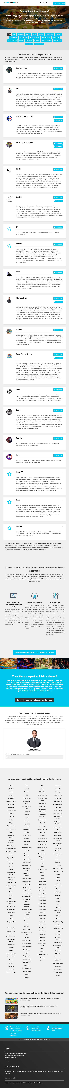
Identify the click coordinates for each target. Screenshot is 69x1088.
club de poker (49, 34)
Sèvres (58, 880)
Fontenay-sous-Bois (26, 807)
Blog (6, 1059)
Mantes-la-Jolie (26, 968)
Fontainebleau (27, 798)
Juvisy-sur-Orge (26, 865)
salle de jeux (57, 40)
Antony (11, 792)
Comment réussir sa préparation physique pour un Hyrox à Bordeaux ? (39, 1006)
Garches (26, 821)
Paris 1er (42, 912)
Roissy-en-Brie (58, 795)
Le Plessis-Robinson (27, 905)
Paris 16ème (42, 900)
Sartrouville (58, 865)
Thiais (58, 901)
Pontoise (42, 957)
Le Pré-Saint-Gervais (26, 913)
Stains (58, 889)
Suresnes (58, 895)
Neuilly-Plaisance (42, 838)
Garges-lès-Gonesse (27, 825)
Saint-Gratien (58, 832)
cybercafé (58, 34)
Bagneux (11, 813)
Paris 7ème (42, 934)
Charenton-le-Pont (11, 882)
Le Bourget (27, 884)
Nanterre (42, 832)
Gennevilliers (26, 829)
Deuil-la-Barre (11, 957)
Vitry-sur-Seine (58, 972)
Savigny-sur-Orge (58, 871)
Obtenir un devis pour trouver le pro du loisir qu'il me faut (34, 652)
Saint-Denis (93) (58, 813)
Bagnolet (11, 816)
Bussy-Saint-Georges (11, 862)
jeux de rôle (56, 37)
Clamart (11, 915)
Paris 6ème (42, 931)
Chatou (11, 892)
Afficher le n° (58, 120)
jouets (21, 40)
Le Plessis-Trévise (27, 909)
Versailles (58, 925)
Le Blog (43, 3)
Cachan (11, 866)
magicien (36, 40)
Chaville (11, 895)
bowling (28, 34)
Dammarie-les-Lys (11, 953)
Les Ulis (27, 937)
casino (41, 34)
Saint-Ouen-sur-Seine (58, 855)
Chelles (11, 898)
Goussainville (26, 841)
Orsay (42, 863)
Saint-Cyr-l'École (57, 810)
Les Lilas (26, 926)
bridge (35, 34)
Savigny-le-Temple (58, 868)
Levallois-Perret (26, 940)
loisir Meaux (7, 1073)
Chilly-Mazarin (11, 909)
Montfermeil (42, 803)
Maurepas (26, 977)
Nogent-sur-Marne (42, 847)
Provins (42, 961)
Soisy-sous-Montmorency (58, 885)
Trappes (58, 907)
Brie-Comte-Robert (11, 851)
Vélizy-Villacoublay (58, 922)
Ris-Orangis (58, 792)
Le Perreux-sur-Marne (27, 900)
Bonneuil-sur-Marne (11, 836)
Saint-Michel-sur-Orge (58, 844)
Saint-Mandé (57, 835)
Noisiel (42, 850)
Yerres (58, 975)
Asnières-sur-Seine (11, 801)
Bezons (11, 819)
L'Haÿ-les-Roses (26, 943)
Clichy (11, 918)
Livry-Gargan (26, 949)
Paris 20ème (42, 915)
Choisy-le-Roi (11, 912)
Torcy (57, 904)
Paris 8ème (42, 937)
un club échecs (39, 44)
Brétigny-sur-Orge (11, 848)
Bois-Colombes (11, 826)
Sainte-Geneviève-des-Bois (58, 817)
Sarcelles (57, 862)
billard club (21, 34)
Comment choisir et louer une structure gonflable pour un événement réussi (41, 998)
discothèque (13, 37)
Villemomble (58, 934)
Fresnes (27, 814)
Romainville (58, 798)
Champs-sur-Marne (11, 878)
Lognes (27, 953)
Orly (42, 860)
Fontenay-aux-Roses (27, 802)
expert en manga (34, 37)
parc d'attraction (46, 40)
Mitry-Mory (42, 792)
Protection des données (10, 1057)
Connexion (50, 3)
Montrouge (42, 826)
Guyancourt (27, 844)
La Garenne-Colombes (26, 874)
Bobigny (11, 823)
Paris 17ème (42, 903)
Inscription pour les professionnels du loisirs (34, 700)
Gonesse (26, 838)
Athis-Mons (11, 804)
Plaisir (42, 948)
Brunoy (11, 854)
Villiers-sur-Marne (58, 963)
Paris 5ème (42, 928)
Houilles (27, 850)
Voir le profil (58, 68)
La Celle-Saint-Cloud (27, 869)
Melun (42, 785)
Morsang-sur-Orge (42, 829)
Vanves (58, 919)
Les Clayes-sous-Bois (26, 922)
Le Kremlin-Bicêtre (27, 893)
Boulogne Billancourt (11, 841)
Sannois (58, 859)
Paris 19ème (42, 909)
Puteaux (58, 785)
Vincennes (58, 966)
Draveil (11, 963)
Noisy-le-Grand (42, 853)
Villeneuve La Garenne (57, 938)
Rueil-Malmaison (57, 804)
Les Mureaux (26, 929)
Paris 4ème (42, 925)
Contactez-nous (8, 1061)
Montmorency (42, 820)
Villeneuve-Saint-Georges (57, 946)
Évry (27, 795)
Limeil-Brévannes (26, 946)
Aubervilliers (11, 807)
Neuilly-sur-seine (42, 844)
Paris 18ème (42, 906)
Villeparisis (58, 950)
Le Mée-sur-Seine (26, 896)
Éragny (27, 785)
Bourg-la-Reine (11, 845)
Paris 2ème (42, 918)
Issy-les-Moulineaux (27, 855)
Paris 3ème (42, 921)
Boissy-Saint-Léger (11, 829)
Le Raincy (26, 918)
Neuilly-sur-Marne (42, 841)
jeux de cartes (46, 37)
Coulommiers (11, 944)
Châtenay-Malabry (11, 885)
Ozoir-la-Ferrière (42, 869)
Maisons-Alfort (27, 959)
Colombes (11, 925)
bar (14, 34)
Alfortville (11, 789)
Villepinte (57, 954)
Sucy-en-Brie (57, 892)
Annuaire (7, 1053)
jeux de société (12, 40)
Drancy (11, 960)
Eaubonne (11, 966)
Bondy (11, 832)
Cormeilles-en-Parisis (11, 940)
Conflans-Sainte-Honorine (11, 932)
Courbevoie (11, 947)
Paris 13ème (42, 891)
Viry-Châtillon (57, 969)
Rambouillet (58, 789)
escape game (23, 37)
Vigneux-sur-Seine (58, 928)
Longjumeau (26, 956)
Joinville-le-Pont (26, 862)
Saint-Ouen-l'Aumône (58, 849)
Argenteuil (11, 798)
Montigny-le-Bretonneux (42, 810)
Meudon (42, 789)
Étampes (26, 792)
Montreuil (42, 823)
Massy (27, 974)
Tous (9, 34)
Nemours (42, 835)
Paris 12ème (42, 887)
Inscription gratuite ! (59, 3)
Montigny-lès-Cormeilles (42, 815)
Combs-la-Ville (11, 928)
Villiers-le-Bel (57, 960)
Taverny (58, 898)
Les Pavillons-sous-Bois (26, 933)
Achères (11, 785)
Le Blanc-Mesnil (26, 881)
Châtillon (11, 889)
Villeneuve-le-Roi (57, 942)
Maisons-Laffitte (26, 962)
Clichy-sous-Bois (11, 922)
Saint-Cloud (58, 807)
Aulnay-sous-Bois (11, 810)
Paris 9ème (42, 940)
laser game (29, 40)
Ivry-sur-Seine (26, 859)
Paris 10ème (42, 881)
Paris (42, 878)
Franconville (27, 811)
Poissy (42, 951)
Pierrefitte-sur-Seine (42, 944)
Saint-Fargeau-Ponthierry (58, 823)
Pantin (42, 875)
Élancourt (11, 969)
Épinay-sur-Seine (11, 972)
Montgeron (42, 806)
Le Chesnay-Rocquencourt (27, 889)
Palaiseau (42, 872)
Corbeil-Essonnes (11, 936)
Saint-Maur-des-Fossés (57, 839)
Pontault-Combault (42, 954)
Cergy (11, 869)
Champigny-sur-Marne (11, 873)
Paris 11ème (42, 884)
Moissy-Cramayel (42, 795)
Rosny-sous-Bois (58, 801)
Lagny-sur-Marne (26, 878)
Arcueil (11, 795)
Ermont (27, 789)
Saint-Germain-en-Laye (58, 828)
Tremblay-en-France (58, 911)
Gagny (26, 817)
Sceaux (58, 874)
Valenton (57, 915)
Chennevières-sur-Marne (11, 902)
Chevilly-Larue (11, 906)
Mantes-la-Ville (27, 971)
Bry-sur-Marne (11, 858)
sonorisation (29, 44)
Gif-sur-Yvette (27, 835)
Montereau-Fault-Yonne (42, 799)
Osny (42, 866)
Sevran (58, 877)
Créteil (11, 950)
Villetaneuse (58, 957)
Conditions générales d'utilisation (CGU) (14, 1055)
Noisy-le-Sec (42, 857)
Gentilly (27, 832)
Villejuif (58, 931)
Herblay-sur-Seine (27, 847)
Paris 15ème (42, 897)
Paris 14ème (42, 894)
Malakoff (26, 965)
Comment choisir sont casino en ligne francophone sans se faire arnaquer (40, 1013)
